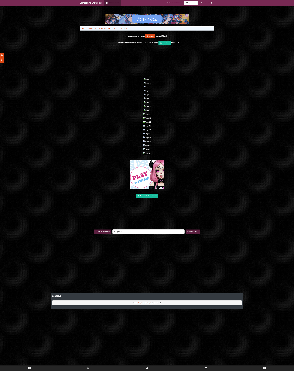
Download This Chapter (148, 196)
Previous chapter (174, 3)
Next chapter (206, 3)
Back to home (113, 3)
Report (151, 36)
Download (165, 43)
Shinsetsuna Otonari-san (91, 3)
